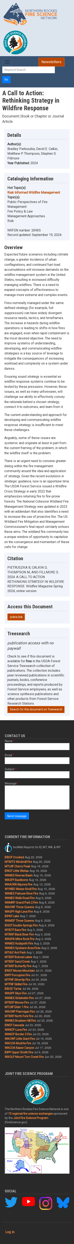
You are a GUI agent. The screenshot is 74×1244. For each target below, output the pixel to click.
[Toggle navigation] (7, 62)
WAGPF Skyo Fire (16, 993)
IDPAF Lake (12, 916)
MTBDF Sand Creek (17, 961)
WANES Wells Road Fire (20, 898)
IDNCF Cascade (14, 1025)
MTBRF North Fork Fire (19, 1016)
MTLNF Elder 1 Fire (17, 1007)
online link (16, 617)
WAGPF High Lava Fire (19, 911)
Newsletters (51, 62)
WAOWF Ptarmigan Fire (20, 1011)
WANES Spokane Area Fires (22, 948)
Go (6, 79)
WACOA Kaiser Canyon (19, 1047)
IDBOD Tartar (13, 988)
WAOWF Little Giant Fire (20, 1038)
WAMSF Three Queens (19, 920)
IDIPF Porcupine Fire (17, 975)
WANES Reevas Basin (19, 875)
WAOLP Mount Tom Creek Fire (24, 1056)
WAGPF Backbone (16, 880)
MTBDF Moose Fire (17, 1002)
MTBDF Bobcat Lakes (18, 957)
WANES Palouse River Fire (21, 893)
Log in (9, 1232)
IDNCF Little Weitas (17, 870)
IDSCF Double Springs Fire (21, 925)
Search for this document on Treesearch (36, 709)
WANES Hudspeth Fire (19, 943)
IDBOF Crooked (14, 857)
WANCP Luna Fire (16, 1029)
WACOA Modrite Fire (18, 1043)
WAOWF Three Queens (19, 907)
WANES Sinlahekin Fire (19, 998)
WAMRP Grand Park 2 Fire (21, 902)
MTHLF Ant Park (15, 952)
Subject (9, 769)
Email (8, 755)
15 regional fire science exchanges (30, 1113)
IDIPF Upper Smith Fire (19, 1052)
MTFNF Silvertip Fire (17, 979)
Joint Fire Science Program (30, 1118)
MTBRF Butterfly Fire (18, 966)
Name (9, 741)
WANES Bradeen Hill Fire (20, 1020)
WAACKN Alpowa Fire (18, 884)
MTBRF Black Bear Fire (19, 934)
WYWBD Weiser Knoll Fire (21, 889)
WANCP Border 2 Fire (18, 1034)
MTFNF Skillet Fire (16, 984)
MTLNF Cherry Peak (17, 866)
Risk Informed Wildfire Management (33, 192)
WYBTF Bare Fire (15, 930)
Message (11, 783)
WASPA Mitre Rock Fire (20, 939)
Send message (17, 816)
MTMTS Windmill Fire (18, 861)
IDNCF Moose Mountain (20, 970)
